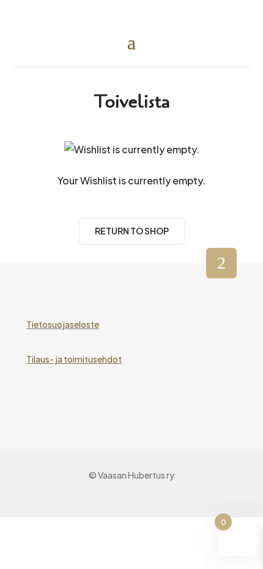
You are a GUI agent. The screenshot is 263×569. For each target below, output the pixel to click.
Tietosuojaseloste (62, 324)
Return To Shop (132, 230)
